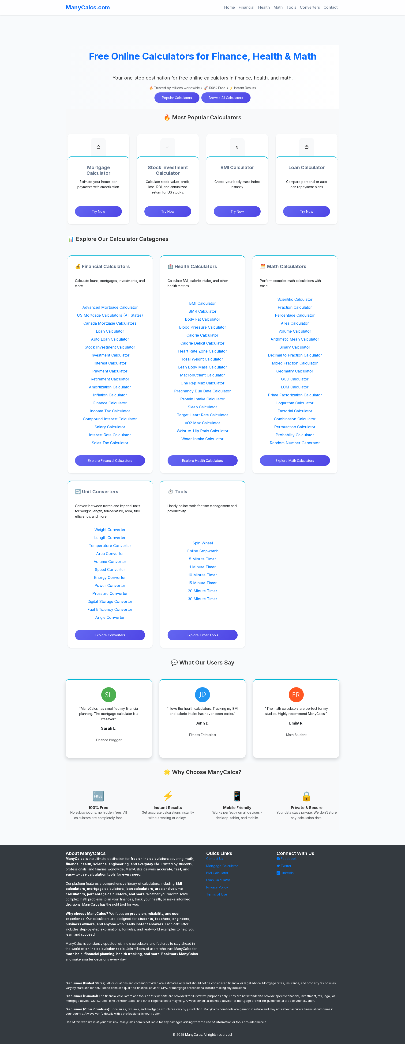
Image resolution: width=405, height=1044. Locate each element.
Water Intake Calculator (202, 438)
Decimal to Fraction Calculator (295, 355)
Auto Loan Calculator (110, 339)
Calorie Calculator (202, 335)
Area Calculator (295, 323)
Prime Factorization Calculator (295, 394)
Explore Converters (110, 635)
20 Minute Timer (202, 590)
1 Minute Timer (202, 567)
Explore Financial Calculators (110, 460)
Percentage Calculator (295, 315)
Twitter (285, 866)
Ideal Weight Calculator (202, 359)
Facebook (288, 859)
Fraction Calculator (295, 307)
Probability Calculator (295, 434)
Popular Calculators (177, 98)
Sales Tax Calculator (110, 442)
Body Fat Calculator (202, 319)
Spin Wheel (202, 543)
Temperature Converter (110, 545)
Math (278, 7)
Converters (310, 7)
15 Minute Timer (202, 583)
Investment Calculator (110, 355)
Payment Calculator (110, 370)
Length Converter (110, 537)
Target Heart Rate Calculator (202, 414)
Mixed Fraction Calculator (295, 363)
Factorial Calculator (295, 410)
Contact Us (214, 859)
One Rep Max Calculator (202, 382)
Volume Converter (110, 561)
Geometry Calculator (295, 370)
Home (229, 7)
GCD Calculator (295, 378)
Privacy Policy (217, 887)
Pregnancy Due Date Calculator (202, 390)
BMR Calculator (202, 311)
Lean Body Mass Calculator (202, 366)
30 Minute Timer (202, 598)
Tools (291, 7)
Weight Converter (110, 530)
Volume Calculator (295, 331)
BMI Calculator (202, 303)
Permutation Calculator (295, 426)
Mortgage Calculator (222, 866)
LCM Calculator (295, 386)
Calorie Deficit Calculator (202, 343)
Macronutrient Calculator (202, 374)
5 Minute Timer (202, 559)
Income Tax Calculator (110, 410)
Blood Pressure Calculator (202, 327)
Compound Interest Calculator (110, 418)
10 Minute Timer (202, 575)
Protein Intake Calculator (202, 398)
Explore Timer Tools (202, 635)
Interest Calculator (110, 363)
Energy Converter (110, 577)
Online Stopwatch (202, 551)
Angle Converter (110, 617)
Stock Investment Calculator (110, 347)
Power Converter (109, 585)
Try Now (98, 212)
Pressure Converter (110, 593)
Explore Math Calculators (295, 460)
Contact (331, 7)
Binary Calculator (295, 347)
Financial (246, 7)
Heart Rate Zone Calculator (202, 351)
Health (264, 7)
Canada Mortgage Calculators (109, 323)
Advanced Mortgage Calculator (110, 307)
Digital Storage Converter (109, 601)
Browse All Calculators (226, 98)
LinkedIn (287, 873)
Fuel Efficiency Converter (109, 609)
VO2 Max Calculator (202, 422)
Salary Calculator (109, 426)
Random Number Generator (295, 442)
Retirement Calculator (110, 378)
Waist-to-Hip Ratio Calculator (202, 430)
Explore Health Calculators (202, 460)
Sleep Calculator (202, 406)
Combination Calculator (295, 418)
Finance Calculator (110, 402)
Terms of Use (216, 894)
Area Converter (110, 553)
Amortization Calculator (110, 386)
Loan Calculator (110, 331)
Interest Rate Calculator (110, 434)
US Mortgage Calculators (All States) (110, 315)
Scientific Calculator (295, 299)
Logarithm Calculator (295, 402)
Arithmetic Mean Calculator (295, 339)
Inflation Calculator (110, 394)
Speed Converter (110, 569)
